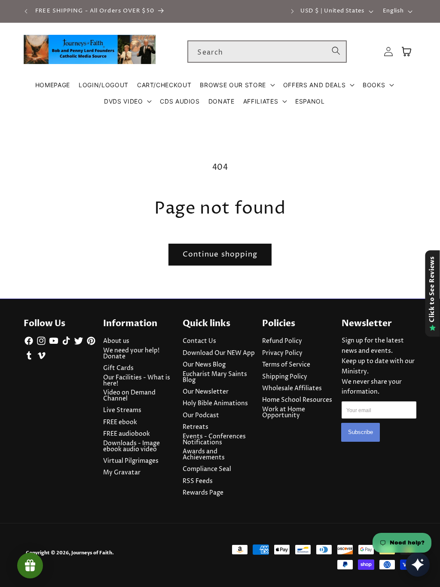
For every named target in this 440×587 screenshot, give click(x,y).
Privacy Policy (282, 353)
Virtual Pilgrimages (131, 461)
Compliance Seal (207, 469)
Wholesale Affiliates (292, 388)
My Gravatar (122, 473)
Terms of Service (286, 365)
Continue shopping (220, 254)
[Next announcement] (292, 11)
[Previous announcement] (26, 11)
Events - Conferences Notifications (214, 440)
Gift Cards (118, 368)
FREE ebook (120, 422)
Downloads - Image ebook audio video (131, 446)
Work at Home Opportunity (283, 413)
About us (116, 341)
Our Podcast (201, 416)
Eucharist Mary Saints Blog (215, 377)
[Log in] (388, 52)
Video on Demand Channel (129, 396)
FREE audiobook (126, 434)
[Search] (336, 51)
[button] (237, 85)
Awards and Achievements (204, 455)
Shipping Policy (284, 377)
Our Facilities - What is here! (136, 381)
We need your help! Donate (131, 354)
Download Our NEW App (219, 353)
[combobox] (267, 51)
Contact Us (199, 341)
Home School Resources (297, 400)
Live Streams (122, 410)
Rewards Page (203, 493)
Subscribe (360, 432)
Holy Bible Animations (215, 404)
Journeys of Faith (91, 553)
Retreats (195, 427)
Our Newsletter (206, 392)
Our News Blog (204, 365)
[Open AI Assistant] (418, 565)
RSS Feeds (198, 481)
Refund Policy (282, 341)
